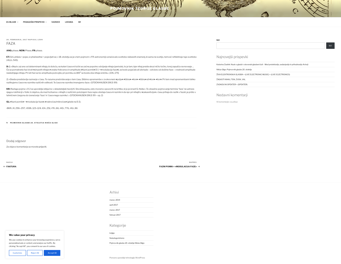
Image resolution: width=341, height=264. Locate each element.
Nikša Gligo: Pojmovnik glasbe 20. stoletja (234, 69)
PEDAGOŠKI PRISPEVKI (33, 22)
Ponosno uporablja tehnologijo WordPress (127, 258)
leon (40, 40)
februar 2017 (115, 215)
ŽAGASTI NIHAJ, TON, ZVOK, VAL (230, 79)
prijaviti (42, 146)
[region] (34, 245)
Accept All (52, 253)
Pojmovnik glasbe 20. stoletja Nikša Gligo (34, 123)
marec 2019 (114, 200)
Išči (218, 40)
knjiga (112, 233)
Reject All (35, 253)
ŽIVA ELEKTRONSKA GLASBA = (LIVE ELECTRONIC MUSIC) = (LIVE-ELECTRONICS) (253, 74)
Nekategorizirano (116, 238)
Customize (17, 253)
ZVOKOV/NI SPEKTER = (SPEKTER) (231, 84)
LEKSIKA (69, 22)
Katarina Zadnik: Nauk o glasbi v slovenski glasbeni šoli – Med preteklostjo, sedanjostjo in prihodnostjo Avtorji (262, 64)
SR (79, 22)
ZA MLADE (11, 22)
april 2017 (113, 205)
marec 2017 (114, 210)
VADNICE (55, 22)
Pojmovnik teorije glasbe (139, 8)
